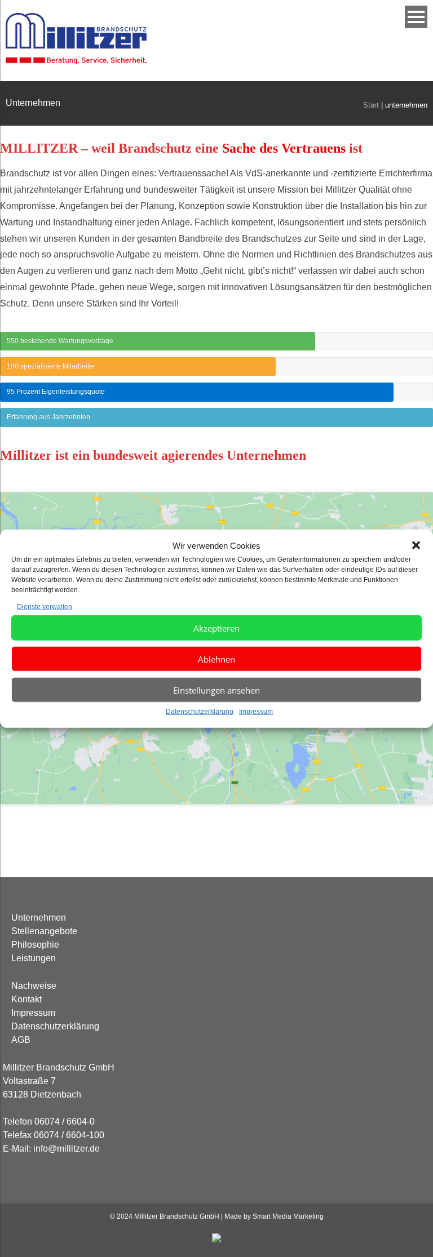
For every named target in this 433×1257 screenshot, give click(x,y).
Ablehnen (216, 659)
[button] (416, 545)
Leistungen (33, 958)
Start (371, 105)
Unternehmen (38, 917)
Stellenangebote (44, 931)
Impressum (256, 712)
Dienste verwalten (44, 606)
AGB (20, 1040)
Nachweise (33, 986)
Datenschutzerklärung (199, 712)
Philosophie (35, 944)
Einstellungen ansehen (216, 690)
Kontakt (26, 999)
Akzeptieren (216, 628)
